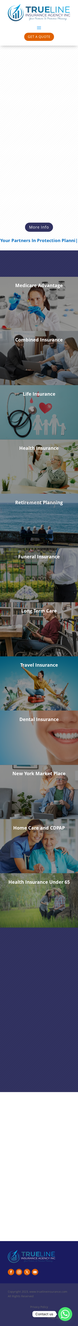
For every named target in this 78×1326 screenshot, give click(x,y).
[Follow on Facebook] (11, 1272)
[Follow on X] (27, 1272)
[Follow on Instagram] (19, 1272)
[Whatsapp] (65, 1314)
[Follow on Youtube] (35, 1272)
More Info (39, 227)
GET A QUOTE (39, 37)
